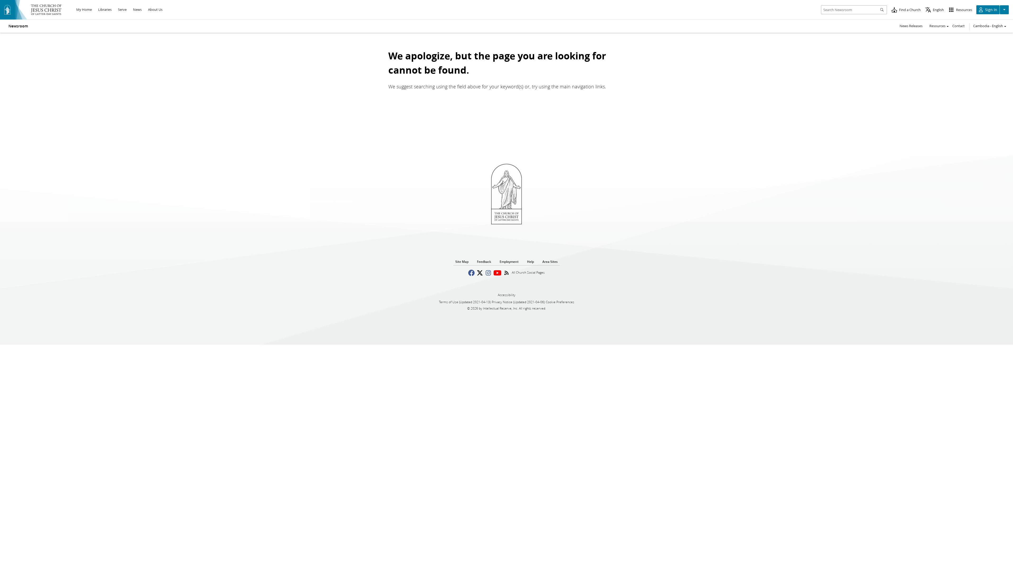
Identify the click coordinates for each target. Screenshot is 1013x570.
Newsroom (18, 26)
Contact (958, 25)
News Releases (911, 25)
